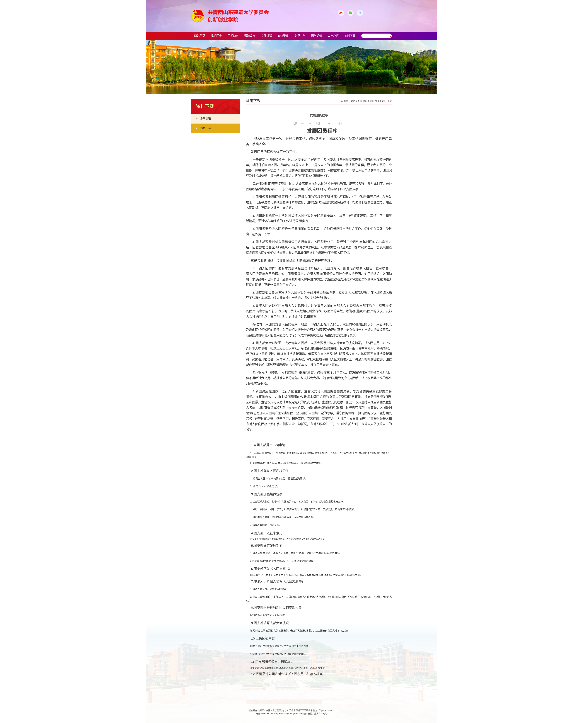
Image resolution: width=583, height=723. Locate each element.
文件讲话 (266, 35)
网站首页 (199, 35)
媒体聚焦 (283, 35)
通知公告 (249, 35)
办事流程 (205, 118)
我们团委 (216, 35)
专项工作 (299, 35)
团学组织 (316, 35)
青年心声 (333, 35)
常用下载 (205, 128)
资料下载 (349, 35)
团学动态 (233, 35)
